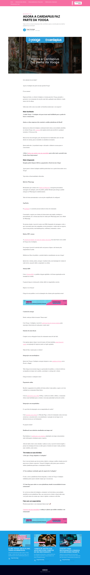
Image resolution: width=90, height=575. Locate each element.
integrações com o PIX (33, 396)
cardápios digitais (56, 361)
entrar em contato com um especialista (38, 153)
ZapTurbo (26, 209)
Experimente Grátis (78, 3)
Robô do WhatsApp (45, 187)
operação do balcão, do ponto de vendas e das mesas (37, 240)
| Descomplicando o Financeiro (35, 2)
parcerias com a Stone (31, 415)
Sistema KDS (30, 274)
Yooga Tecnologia (31, 29)
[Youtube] (72, 4)
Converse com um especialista (31, 509)
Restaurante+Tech (27, 13)
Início (12, 2)
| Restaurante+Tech (15, 4)
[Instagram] (72, 3)
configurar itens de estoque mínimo (51, 323)
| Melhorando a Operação (51, 2)
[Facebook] (72, 1)
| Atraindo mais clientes (20, 2)
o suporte (37, 130)
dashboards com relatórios (38, 436)
